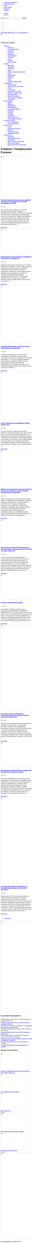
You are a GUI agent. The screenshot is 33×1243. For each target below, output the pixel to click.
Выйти (6, 10)
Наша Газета (8, 135)
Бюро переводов (6, 1110)
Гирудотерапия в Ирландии (9, 1150)
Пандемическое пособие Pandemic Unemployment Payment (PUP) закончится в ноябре (16, 771)
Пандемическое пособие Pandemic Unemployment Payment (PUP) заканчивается (16, 257)
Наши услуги (8, 125)
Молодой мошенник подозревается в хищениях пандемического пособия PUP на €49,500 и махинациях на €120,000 (16, 201)
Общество (11, 47)
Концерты (11, 65)
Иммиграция (11, 105)
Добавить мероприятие (15, 81)
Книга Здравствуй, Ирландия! (17, 144)
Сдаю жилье (11, 89)
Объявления (8, 83)
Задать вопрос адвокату (15, 118)
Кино (9, 73)
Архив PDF (11, 139)
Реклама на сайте (13, 131)
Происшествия (12, 55)
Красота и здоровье (13, 96)
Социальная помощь (14, 109)
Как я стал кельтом (13, 143)
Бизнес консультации (14, 128)
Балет (9, 70)
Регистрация (8, 7)
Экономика (11, 54)
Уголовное (11, 115)
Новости (6, 46)
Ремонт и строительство (15, 93)
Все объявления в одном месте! (10, 1091)
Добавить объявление (10, 2)
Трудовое (10, 112)
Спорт (10, 59)
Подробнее (4, 227)
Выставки (11, 76)
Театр (9, 80)
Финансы (10, 104)
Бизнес (10, 102)
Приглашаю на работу (14, 91)
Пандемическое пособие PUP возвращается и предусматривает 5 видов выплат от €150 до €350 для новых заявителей (16, 549)
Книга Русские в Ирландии (16, 141)
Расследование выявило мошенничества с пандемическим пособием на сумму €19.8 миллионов (14, 888)
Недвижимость (12, 107)
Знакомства (11, 99)
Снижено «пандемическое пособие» (12, 602)
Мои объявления (9, 4)
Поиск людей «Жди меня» (15, 86)
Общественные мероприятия (16, 71)
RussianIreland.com (6, 1241)
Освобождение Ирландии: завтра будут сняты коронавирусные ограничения (15, 347)
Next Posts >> (8, 918)
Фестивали (11, 67)
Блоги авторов (12, 62)
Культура (10, 52)
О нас (9, 126)
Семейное (11, 110)
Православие (12, 75)
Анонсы (10, 60)
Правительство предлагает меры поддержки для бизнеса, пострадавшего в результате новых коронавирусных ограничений (16, 490)
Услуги (10, 88)
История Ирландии (13, 123)
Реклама (10, 130)
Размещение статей (13, 133)
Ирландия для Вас (9, 120)
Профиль (7, 8)
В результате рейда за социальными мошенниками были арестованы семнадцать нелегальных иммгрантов (15, 715)
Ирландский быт (13, 117)
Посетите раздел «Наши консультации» (12, 1131)
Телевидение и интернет (15, 97)
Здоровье (10, 114)
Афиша (6, 63)
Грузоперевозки (12, 94)
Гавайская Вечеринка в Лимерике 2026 (16, 1026)
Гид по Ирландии (13, 122)
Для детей (11, 68)
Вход (5, 5)
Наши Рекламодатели (14, 138)
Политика (11, 57)
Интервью (11, 50)
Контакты (11, 136)
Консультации (8, 101)
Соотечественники (13, 49)
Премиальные (12, 84)
